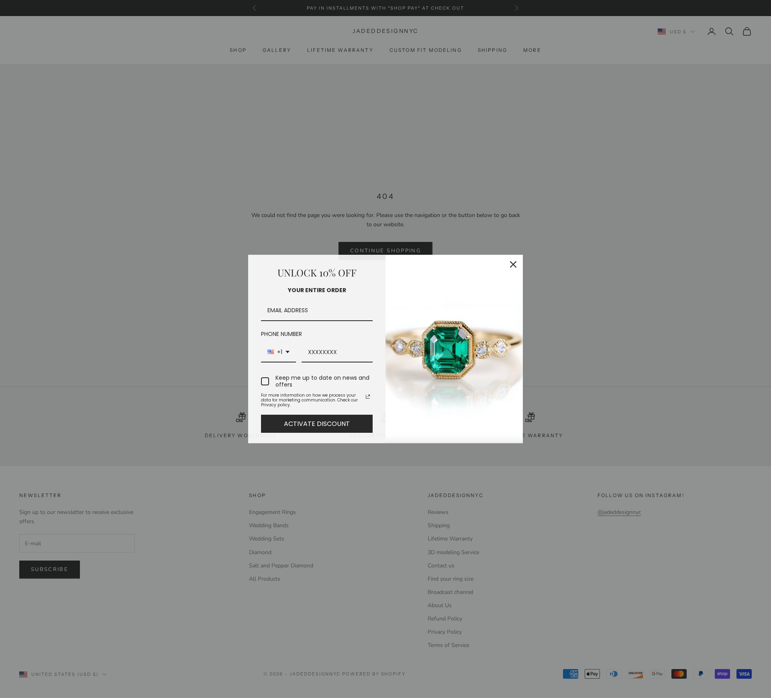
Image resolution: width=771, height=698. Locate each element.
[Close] (513, 264)
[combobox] (278, 352)
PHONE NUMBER (281, 334)
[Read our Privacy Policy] (368, 396)
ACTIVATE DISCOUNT (317, 423)
